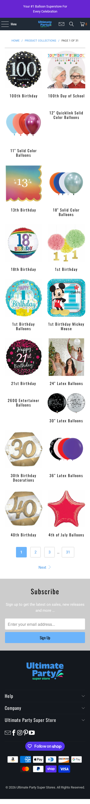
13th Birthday (23, 188)
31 (68, 552)
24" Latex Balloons (66, 361)
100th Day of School (66, 74)
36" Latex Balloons (66, 454)
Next (42, 567)
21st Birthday (23, 361)
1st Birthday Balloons (23, 305)
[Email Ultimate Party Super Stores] (61, 24)
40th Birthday (23, 513)
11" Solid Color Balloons (23, 131)
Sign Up (45, 637)
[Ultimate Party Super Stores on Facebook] (14, 732)
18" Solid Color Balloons (66, 191)
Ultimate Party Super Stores (35, 787)
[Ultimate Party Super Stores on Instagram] (20, 732)
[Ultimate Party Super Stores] (45, 24)
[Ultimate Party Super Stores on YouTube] (32, 732)
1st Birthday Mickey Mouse (66, 305)
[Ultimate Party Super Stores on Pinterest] (26, 732)
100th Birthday (23, 74)
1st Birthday (66, 247)
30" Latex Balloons (66, 408)
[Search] (71, 24)
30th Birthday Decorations (23, 456)
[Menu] (2, 24)
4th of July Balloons (66, 513)
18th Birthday (23, 247)
